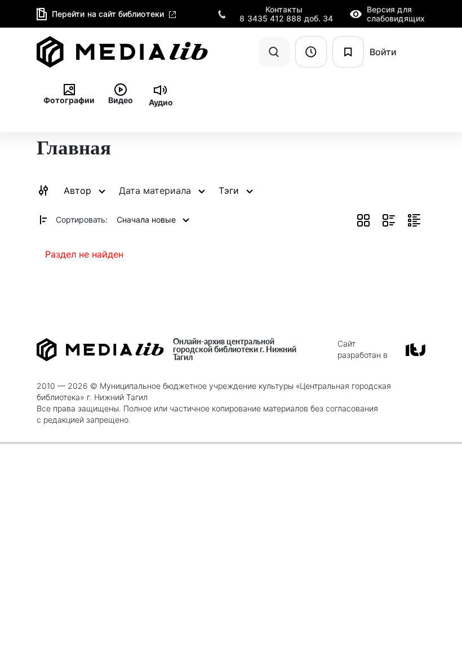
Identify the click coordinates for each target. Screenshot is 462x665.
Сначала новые (147, 219)
